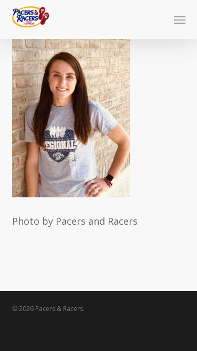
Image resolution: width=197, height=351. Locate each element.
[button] (179, 19)
